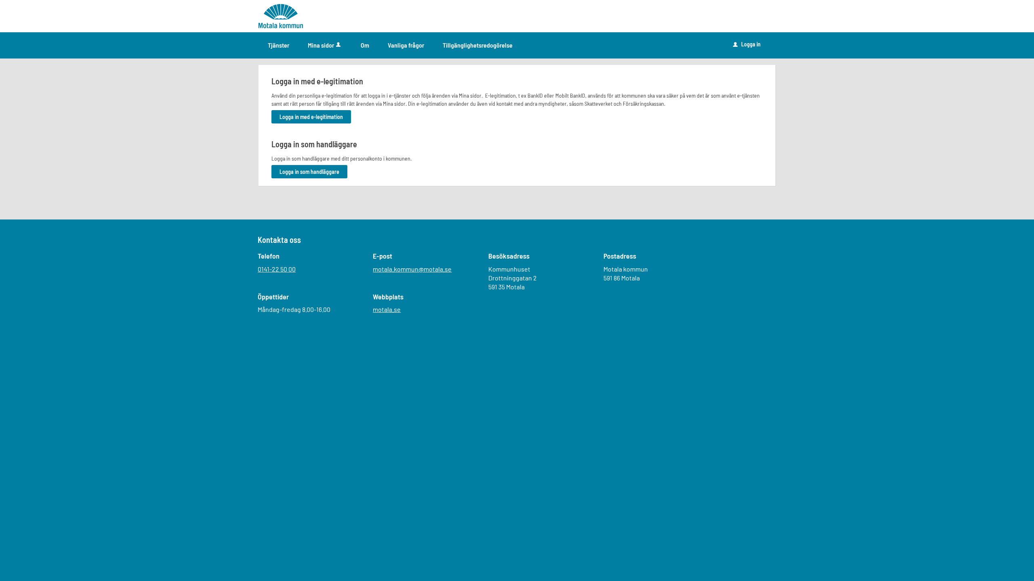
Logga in (747, 44)
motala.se (387, 309)
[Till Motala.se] (280, 15)
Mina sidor (321, 45)
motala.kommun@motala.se (412, 269)
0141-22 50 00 (277, 269)
